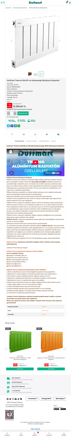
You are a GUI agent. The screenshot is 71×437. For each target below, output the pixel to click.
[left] (6, 349)
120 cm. (44, 314)
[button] (11, 40)
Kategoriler (46, 399)
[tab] (19, 141)
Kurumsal (32, 399)
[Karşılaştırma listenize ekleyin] (47, 134)
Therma (44, 306)
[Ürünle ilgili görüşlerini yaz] (35, 134)
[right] (64, 349)
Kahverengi (45, 310)
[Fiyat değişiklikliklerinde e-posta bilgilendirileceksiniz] (58, 134)
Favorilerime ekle (13, 117)
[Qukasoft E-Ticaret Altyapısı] (35, 429)
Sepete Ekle (24, 113)
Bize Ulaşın (60, 399)
